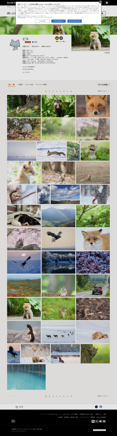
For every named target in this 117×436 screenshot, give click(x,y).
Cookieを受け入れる (74, 21)
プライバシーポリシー (39, 17)
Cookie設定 (42, 21)
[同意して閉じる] (100, 1)
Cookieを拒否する (58, 21)
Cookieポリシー (35, 16)
